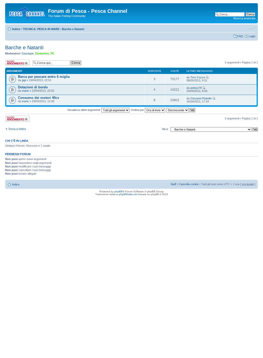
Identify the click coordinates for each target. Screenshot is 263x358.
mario (25, 90)
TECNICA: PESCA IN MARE (41, 29)
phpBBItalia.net (128, 194)
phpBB (118, 191)
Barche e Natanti (73, 29)
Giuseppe (28, 53)
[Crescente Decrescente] (181, 109)
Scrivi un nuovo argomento (14, 63)
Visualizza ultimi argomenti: (84, 109)
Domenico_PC (44, 53)
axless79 (196, 87)
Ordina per (138, 109)
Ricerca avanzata (244, 18)
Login (252, 36)
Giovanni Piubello (201, 98)
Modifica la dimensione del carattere (251, 28)
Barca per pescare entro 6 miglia (44, 77)
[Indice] (27, 12)
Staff (173, 184)
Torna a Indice (17, 128)
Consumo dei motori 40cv (38, 98)
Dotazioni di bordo (33, 87)
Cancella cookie (189, 184)
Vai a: (165, 128)
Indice (16, 29)
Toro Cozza (197, 77)
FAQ (240, 36)
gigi (24, 80)
